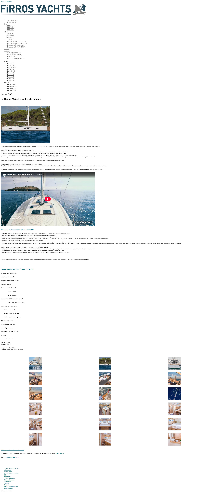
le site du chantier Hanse (12, 457)
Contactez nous (59, 453)
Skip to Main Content (6, 1)
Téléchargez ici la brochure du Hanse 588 (12, 450)
